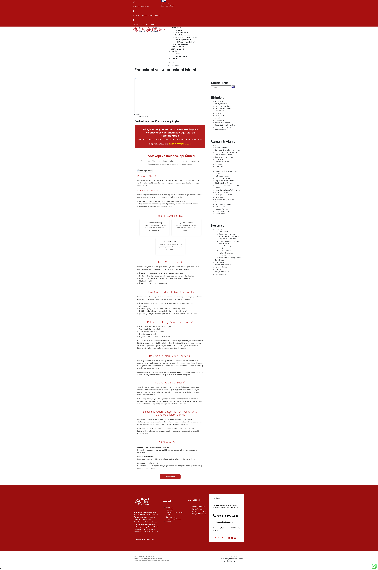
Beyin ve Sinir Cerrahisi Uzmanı (226, 152)
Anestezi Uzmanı (221, 148)
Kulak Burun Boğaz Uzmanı (224, 199)
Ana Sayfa (169, 508)
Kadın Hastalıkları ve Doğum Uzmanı (228, 190)
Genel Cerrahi (220, 115)
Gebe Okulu (165, 4)
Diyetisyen (219, 166)
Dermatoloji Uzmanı (222, 162)
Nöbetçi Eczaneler (198, 507)
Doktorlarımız (177, 49)
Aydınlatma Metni (181, 44)
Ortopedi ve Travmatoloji (224, 108)
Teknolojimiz (219, 260)
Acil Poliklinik (219, 101)
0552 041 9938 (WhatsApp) (180, 144)
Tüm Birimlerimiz (221, 130)
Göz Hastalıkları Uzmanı (223, 183)
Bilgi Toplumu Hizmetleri (227, 239)
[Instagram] (163, 1)
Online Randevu (175, 65)
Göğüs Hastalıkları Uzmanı (224, 181)
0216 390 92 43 (144, 7)
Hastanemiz (176, 28)
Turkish (174, 58)
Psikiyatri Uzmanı (221, 207)
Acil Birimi (218, 145)
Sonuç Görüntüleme (168, 6)
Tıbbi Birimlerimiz (178, 47)
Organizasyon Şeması (183, 39)
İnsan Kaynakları (181, 56)
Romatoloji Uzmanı (222, 211)
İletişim (174, 51)
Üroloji (217, 118)
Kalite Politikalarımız (182, 35)
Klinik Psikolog (220, 197)
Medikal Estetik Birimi (222, 123)
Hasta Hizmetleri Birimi (223, 106)
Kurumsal (218, 229)
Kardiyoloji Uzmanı (221, 192)
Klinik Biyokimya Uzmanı (223, 195)
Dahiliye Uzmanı (220, 159)
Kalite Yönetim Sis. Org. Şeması (186, 37)
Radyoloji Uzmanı (221, 209)
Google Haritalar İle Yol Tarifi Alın (149, 15)
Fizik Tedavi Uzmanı (222, 176)
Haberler (137, 114)
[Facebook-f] (229, 538)
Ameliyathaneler (221, 104)
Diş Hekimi (218, 164)
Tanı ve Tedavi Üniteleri (223, 265)
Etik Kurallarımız (181, 30)
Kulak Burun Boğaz (222, 120)
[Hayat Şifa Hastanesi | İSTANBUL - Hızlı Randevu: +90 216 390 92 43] (139, 29)
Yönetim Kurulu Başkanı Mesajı (230, 236)
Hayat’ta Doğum (221, 267)
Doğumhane (219, 111)
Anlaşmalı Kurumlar (222, 272)
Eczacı (217, 169)
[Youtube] (165, 1)
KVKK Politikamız (229, 561)
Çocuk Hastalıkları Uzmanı (224, 157)
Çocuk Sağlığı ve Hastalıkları (225, 125)
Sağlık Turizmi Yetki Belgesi (185, 42)
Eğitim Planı (219, 269)
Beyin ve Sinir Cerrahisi (223, 127)
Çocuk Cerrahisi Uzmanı (223, 155)
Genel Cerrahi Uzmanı (223, 178)
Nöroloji (218, 113)
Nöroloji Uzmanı (220, 202)
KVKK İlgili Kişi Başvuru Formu (233, 559)
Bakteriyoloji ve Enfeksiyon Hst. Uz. (227, 150)
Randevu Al (170, 477)
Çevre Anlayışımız (181, 32)
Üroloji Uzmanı (220, 214)
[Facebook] (161, 1)
